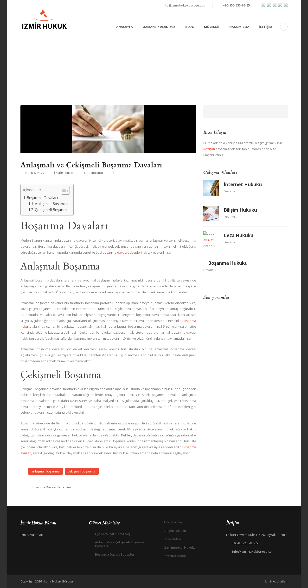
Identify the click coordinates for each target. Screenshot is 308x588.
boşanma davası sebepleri (122, 252)
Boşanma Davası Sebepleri (115, 554)
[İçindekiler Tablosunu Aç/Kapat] (63, 191)
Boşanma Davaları (42, 197)
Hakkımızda (239, 26)
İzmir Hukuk (64, 173)
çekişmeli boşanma (82, 471)
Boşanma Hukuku (228, 263)
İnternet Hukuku (243, 184)
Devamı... (230, 191)
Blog (189, 26)
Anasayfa (124, 26)
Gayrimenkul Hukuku (180, 547)
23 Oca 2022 (35, 173)
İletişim (265, 26)
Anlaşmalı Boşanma (51, 203)
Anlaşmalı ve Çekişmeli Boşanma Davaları (120, 544)
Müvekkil (211, 26)
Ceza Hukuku (238, 235)
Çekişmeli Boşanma (51, 209)
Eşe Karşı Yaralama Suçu (113, 534)
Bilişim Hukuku (240, 210)
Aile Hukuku (93, 173)
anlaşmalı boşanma (45, 471)
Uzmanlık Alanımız (159, 26)
